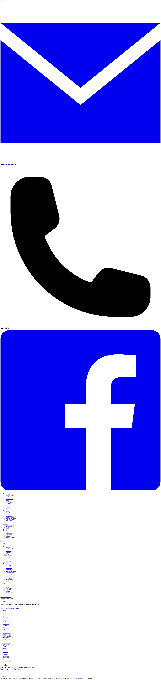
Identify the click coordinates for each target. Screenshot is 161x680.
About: (4, 610)
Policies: (4, 648)
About (4, 493)
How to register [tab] (9, 566)
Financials (5, 530)
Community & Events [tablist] (7, 555)
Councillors (8, 494)
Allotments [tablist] (5, 563)
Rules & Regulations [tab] (10, 572)
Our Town (8, 503)
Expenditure (8, 536)
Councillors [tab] (8, 547)
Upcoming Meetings (10, 525)
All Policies (5, 649)
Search (17, 541)
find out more (84, 678)
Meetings (5, 524)
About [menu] (4, 546)
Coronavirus (5, 617)
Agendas (7, 527)
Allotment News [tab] (9, 568)
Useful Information (9, 504)
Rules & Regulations (10, 519)
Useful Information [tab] (9, 557)
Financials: (5, 654)
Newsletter (8, 509)
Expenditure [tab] (8, 591)
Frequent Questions (7, 635)
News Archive (8, 508)
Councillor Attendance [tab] (10, 548)
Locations (7, 511)
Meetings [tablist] (5, 577)
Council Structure (9, 496)
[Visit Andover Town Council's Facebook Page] (80, 490)
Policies (4, 529)
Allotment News (9, 514)
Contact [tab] (7, 554)
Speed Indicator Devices (10, 505)
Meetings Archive (9, 526)
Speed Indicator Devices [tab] (10, 559)
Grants (7, 535)
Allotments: (5, 627)
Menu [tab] (4, 543)
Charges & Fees (9, 512)
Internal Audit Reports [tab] (10, 592)
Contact (7, 501)
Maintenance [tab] (8, 574)
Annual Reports (9, 534)
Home (4, 492)
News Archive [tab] (8, 561)
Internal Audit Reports (10, 537)
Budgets (7, 531)
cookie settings (78, 678)
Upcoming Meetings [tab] (10, 578)
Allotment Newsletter (10, 517)
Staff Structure (8, 497)
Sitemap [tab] (7, 553)
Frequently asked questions (11, 518)
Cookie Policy (6, 652)
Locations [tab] (7, 564)
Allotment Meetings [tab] (9, 569)
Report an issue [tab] (9, 573)
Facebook (5, 665)
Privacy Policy (6, 650)
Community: (5, 619)
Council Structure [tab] (9, 549)
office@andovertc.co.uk (20, 668)
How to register (9, 513)
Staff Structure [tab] (8, 551)
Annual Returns (9, 533)
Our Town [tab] (8, 556)
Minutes (7, 528)
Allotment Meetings (9, 516)
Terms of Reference (9, 499)
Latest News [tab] (8, 560)
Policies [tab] (4, 583)
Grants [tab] (7, 590)
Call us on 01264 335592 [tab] (6, 597)
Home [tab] (4, 544)
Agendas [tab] (7, 580)
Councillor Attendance (10, 495)
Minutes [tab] (7, 581)
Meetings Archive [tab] (9, 579)
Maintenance (8, 521)
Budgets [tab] (7, 587)
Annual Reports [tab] (9, 589)
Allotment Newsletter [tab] (10, 570)
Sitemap (7, 500)
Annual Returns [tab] (9, 588)
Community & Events (7, 502)
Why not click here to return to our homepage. (10, 608)
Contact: (4, 663)
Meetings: (5, 642)
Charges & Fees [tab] (9, 565)
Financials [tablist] (5, 585)
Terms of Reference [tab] (9, 552)
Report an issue (9, 520)
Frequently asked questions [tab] (11, 571)
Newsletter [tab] (8, 562)
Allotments (5, 510)
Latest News (8, 507)
